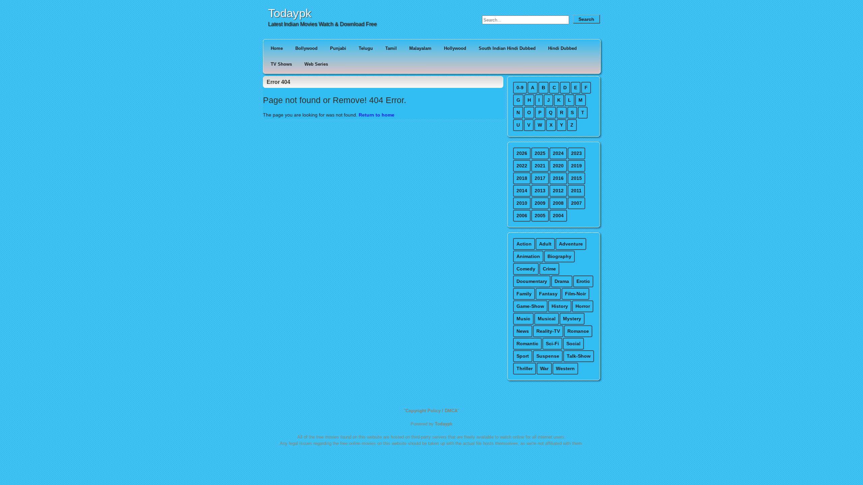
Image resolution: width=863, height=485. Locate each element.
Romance (578, 331)
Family (524, 293)
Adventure (571, 244)
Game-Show (530, 306)
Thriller (524, 368)
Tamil (391, 48)
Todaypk (289, 13)
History (560, 306)
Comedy (525, 268)
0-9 (520, 87)
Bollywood (306, 48)
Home (277, 48)
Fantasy (548, 293)
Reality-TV (548, 331)
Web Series (316, 64)
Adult (545, 244)
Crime (549, 268)
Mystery (572, 318)
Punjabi (338, 48)
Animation (528, 256)
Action (524, 244)
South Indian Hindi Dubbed (507, 48)
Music (523, 318)
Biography (559, 256)
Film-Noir (575, 293)
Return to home (376, 115)
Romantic (527, 343)
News (522, 331)
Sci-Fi (552, 343)
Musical (547, 318)
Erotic (583, 281)
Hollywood (455, 48)
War (544, 368)
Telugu (366, 48)
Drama (562, 281)
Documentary (531, 281)
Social (573, 343)
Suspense (547, 356)
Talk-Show (579, 356)
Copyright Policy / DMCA (431, 410)
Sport (522, 356)
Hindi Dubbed (562, 48)
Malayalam (420, 48)
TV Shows (281, 64)
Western (565, 368)
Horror (582, 306)
